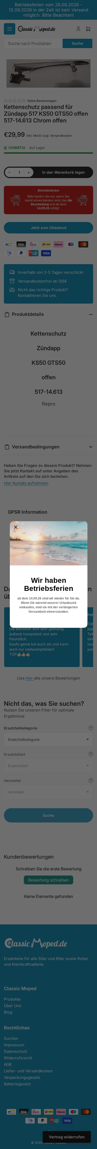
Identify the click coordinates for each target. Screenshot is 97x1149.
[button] (16, 527)
